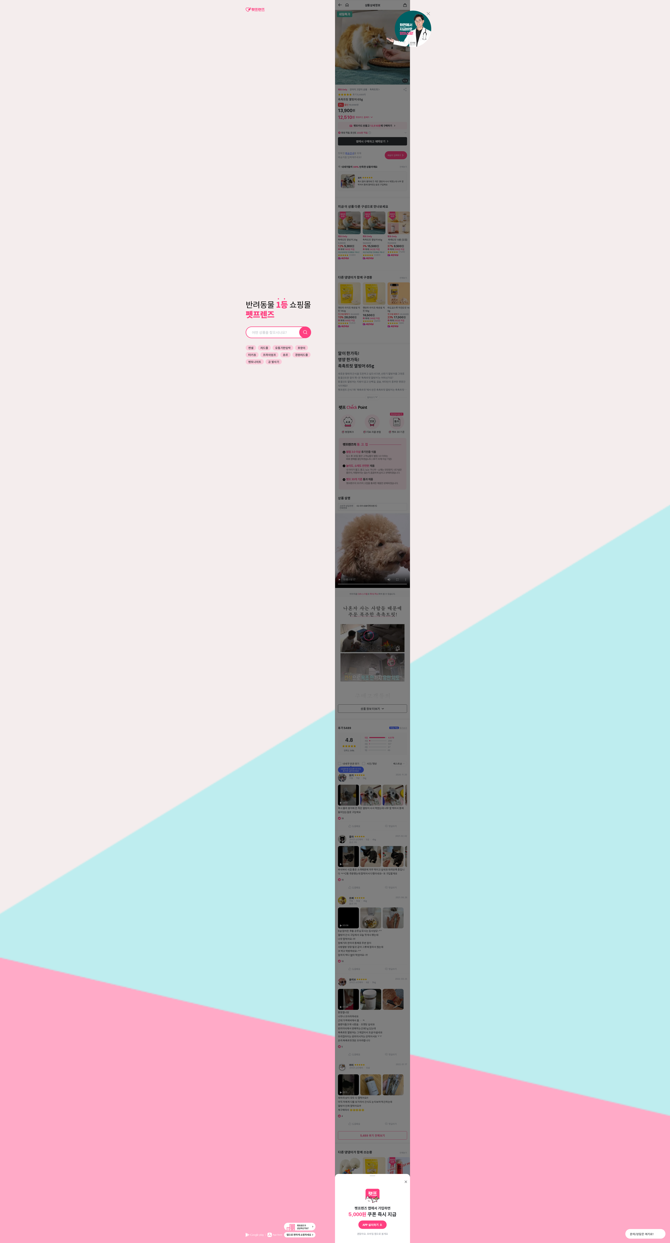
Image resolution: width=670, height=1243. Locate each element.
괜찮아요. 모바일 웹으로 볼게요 (372, 1234)
